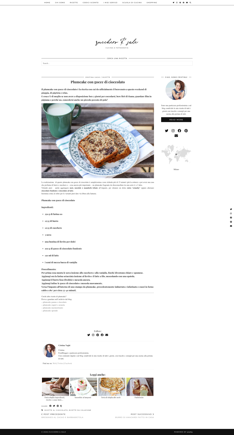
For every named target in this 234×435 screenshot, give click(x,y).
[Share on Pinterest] (58, 406)
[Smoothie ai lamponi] (83, 387)
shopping (152, 3)
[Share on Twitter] (54, 406)
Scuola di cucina (132, 3)
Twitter (60, 363)
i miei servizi (110, 3)
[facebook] (179, 130)
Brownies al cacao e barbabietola (62, 415)
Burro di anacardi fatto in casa (134, 415)
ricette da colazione (80, 410)
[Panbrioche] (139, 387)
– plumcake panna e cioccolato (53, 302)
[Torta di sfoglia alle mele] (111, 387)
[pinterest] (186, 130)
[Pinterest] (180, 2)
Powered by (183, 432)
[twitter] (166, 130)
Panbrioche (139, 397)
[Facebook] (184, 2)
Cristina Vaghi (92, 77)
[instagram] (173, 130)
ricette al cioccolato (56, 410)
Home (47, 3)
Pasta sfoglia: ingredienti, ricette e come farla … (55, 398)
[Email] (187, 2)
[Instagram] (177, 2)
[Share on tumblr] (61, 406)
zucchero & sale (117, 41)
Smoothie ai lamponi (83, 397)
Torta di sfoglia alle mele (111, 397)
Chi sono (60, 3)
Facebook (68, 363)
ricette (74, 3)
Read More (176, 120)
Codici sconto (91, 3)
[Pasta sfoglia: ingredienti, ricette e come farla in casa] (55, 387)
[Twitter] (174, 2)
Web (54, 363)
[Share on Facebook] (50, 406)
